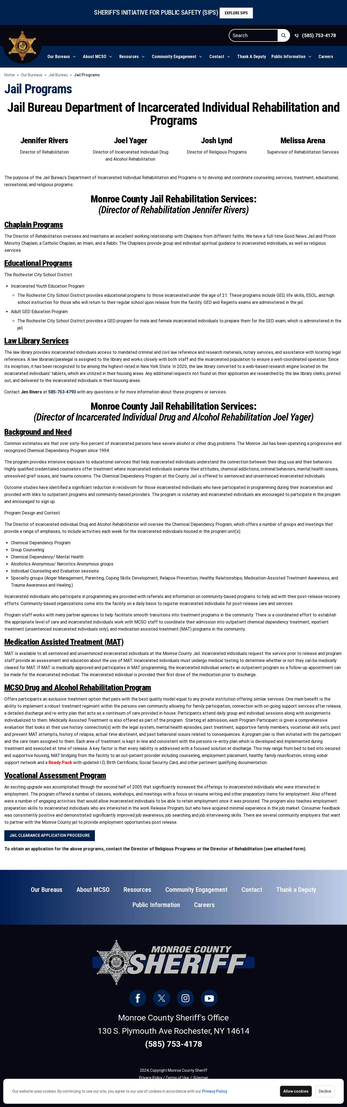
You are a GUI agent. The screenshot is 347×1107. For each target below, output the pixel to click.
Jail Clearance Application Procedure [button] (49, 835)
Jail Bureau (58, 75)
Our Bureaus (58, 56)
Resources (129, 56)
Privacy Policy (214, 1091)
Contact (216, 56)
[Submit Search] (284, 35)
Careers (326, 56)
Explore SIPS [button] (236, 13)
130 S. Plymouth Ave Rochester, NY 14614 (173, 1031)
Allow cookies (296, 1091)
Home (9, 75)
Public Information (288, 56)
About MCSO (94, 56)
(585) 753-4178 (319, 35)
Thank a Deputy (251, 56)
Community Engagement (174, 56)
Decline (325, 1091)
